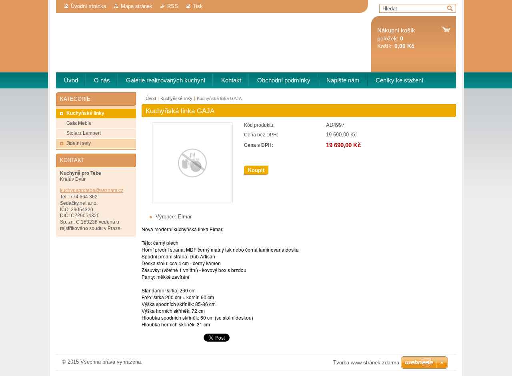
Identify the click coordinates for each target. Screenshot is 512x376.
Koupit (256, 170)
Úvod (151, 98)
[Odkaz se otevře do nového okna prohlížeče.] (192, 201)
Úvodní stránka (88, 6)
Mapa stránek (136, 6)
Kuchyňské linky (176, 98)
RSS (172, 6)
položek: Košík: (396, 38)
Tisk (198, 6)
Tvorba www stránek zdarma (366, 363)
